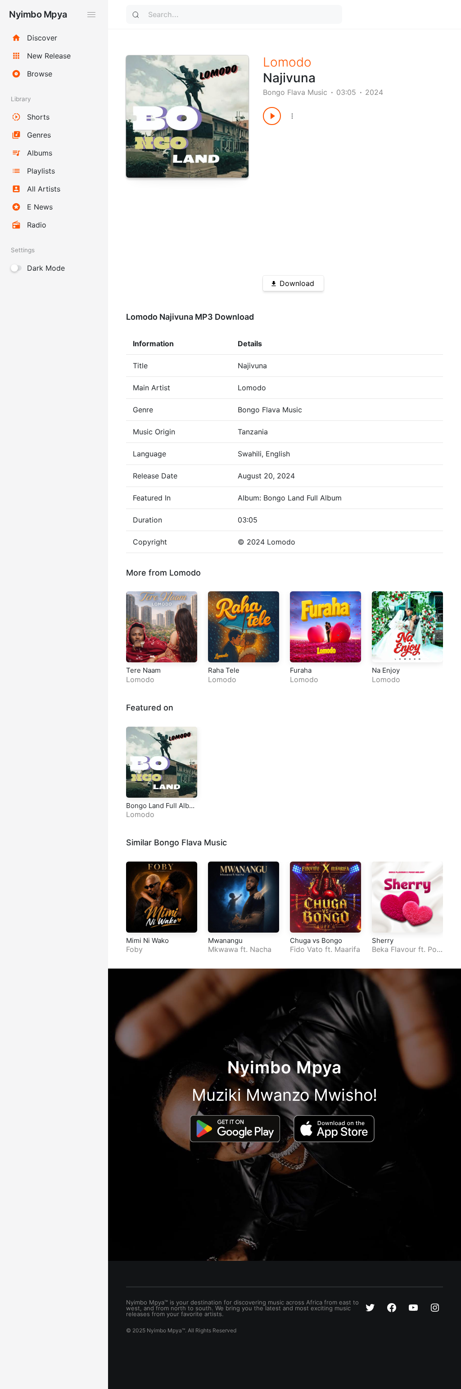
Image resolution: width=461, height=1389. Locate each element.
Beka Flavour (394, 949)
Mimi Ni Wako (147, 940)
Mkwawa (223, 949)
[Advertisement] (344, 197)
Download (296, 283)
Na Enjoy (386, 670)
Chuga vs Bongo (316, 940)
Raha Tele (224, 670)
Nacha (260, 949)
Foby (134, 949)
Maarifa (347, 949)
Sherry (382, 940)
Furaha (301, 670)
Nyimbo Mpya (38, 14)
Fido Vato (306, 949)
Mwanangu (225, 940)
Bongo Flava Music (295, 92)
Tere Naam (143, 670)
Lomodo (287, 62)
